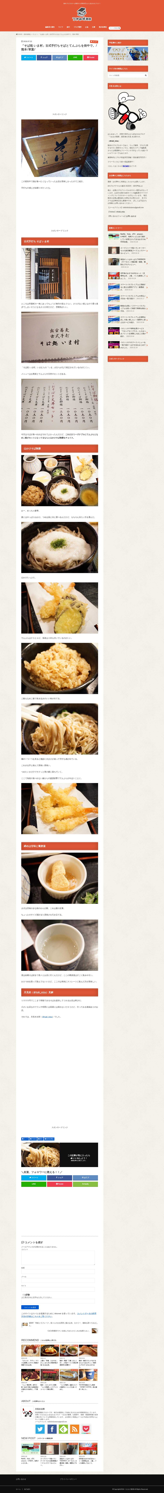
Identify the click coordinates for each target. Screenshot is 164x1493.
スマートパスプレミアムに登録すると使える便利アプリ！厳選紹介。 (133, 287)
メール (23, 1277)
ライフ (60, 27)
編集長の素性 (50, 27)
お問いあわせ (131, 216)
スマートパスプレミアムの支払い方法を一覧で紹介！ (133, 297)
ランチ (26, 1139)
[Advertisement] (59, 87)
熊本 (41, 1139)
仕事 (93, 27)
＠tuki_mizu (39, 992)
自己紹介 (27, 1489)
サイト (23, 1286)
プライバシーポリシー (68, 1479)
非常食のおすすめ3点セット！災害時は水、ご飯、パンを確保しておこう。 (133, 275)
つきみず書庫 (129, 1489)
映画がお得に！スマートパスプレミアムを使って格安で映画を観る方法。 (133, 308)
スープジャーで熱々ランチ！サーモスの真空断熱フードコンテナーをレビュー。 (133, 250)
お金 (86, 27)
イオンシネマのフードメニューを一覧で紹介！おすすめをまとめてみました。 (133, 345)
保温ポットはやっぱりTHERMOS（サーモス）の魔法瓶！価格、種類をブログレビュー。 (133, 263)
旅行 (68, 27)
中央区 (34, 1139)
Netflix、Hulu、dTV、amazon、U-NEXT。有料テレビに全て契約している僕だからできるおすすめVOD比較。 (133, 238)
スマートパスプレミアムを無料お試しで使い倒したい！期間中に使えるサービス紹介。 (133, 319)
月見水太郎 (40, 1409)
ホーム (18, 1489)
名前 (23, 1268)
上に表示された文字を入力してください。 (37, 1297)
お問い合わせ (21, 1479)
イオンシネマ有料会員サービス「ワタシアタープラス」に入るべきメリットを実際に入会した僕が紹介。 (133, 332)
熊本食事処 (50, 1139)
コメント (24, 1249)
